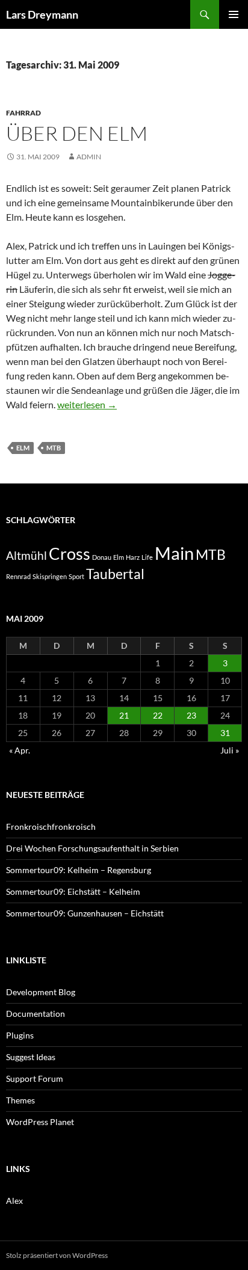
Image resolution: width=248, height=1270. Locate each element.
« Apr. (19, 750)
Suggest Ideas (30, 1057)
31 (225, 733)
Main (174, 552)
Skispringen (50, 576)
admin (88, 156)
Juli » (229, 750)
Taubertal (115, 573)
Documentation (35, 1013)
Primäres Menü (233, 14)
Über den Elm (76, 133)
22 (158, 715)
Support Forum (34, 1078)
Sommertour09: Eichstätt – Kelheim (73, 891)
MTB (53, 448)
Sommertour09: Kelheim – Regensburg (78, 870)
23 (191, 715)
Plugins (20, 1035)
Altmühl (26, 555)
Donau (101, 557)
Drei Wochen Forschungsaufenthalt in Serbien (92, 848)
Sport (76, 576)
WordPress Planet (40, 1122)
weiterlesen (87, 404)
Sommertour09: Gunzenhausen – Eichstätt (85, 913)
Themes (20, 1100)
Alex (14, 1200)
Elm (22, 448)
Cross (69, 553)
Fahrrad (23, 112)
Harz (133, 557)
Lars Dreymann (42, 14)
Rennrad (18, 576)
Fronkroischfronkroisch (51, 826)
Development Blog (40, 992)
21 (124, 715)
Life (147, 557)
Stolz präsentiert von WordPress (57, 1255)
